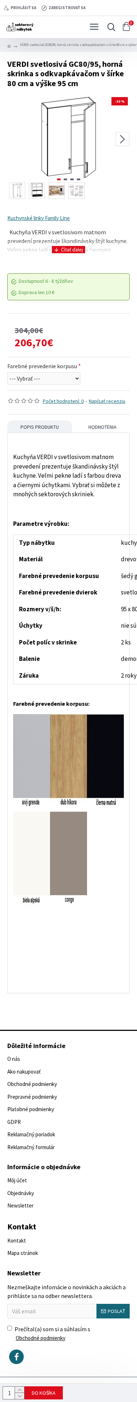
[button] (14, 139)
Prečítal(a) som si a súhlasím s (52, 1333)
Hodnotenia (102, 427)
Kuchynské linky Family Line (38, 218)
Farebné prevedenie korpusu (42, 366)
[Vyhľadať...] (109, 27)
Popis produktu (39, 427)
